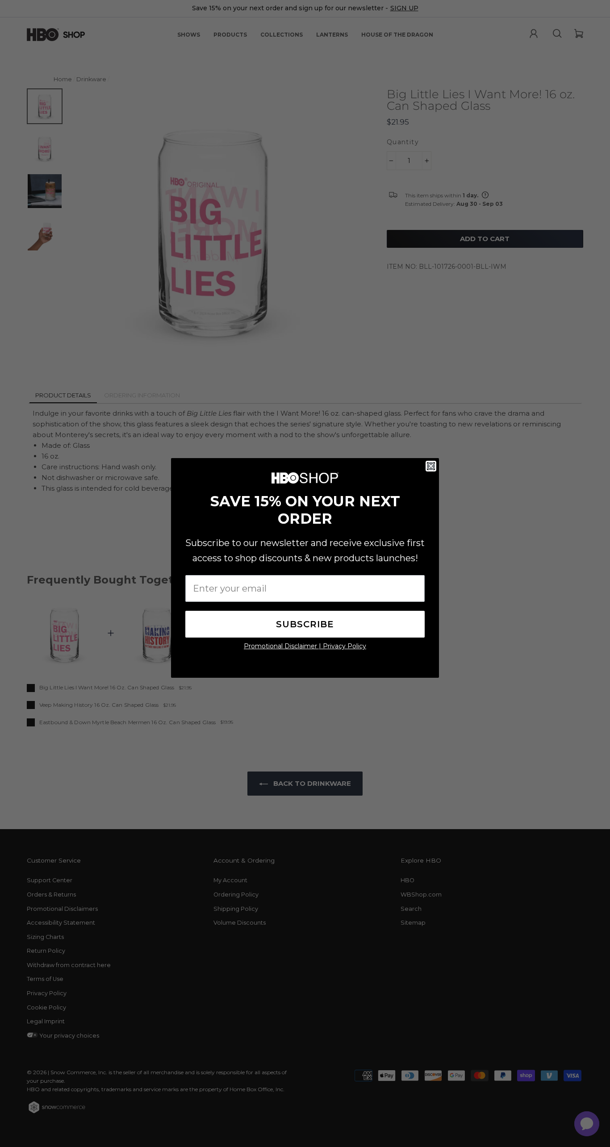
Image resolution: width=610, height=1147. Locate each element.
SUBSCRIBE (305, 624)
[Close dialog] (430, 466)
